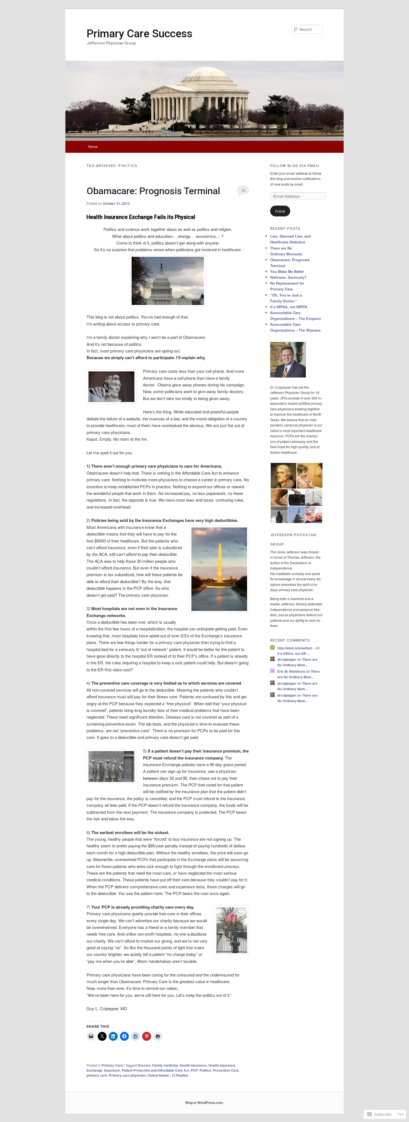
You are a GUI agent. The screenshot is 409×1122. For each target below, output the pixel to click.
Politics (205, 1070)
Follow (280, 211)
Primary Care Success (140, 33)
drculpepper (287, 659)
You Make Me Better (287, 271)
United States (158, 1075)
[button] (283, 475)
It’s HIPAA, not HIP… (293, 653)
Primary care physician (127, 1075)
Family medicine (165, 1065)
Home (92, 146)
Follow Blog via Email (295, 166)
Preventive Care (226, 1070)
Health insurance (193, 1065)
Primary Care (112, 1065)
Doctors (144, 1065)
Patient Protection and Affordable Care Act (155, 1070)
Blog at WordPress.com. (204, 1102)
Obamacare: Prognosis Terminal (153, 191)
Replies (179, 1075)
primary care (97, 1075)
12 (243, 190)
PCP (194, 1070)
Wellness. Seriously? (288, 277)
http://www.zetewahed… (296, 647)
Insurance (112, 1070)
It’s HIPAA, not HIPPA (288, 306)
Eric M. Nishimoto (291, 671)
